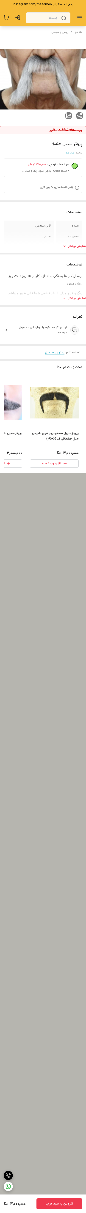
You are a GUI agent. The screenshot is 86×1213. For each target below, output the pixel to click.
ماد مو (78, 32)
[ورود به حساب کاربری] (18, 17)
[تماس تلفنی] (8, 1175)
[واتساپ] (8, 1186)
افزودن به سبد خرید (59, 1204)
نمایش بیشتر (77, 246)
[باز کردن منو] (78, 17)
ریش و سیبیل (59, 32)
